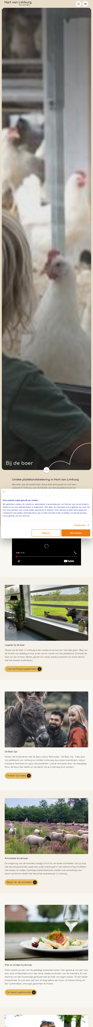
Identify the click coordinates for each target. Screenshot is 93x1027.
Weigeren (46, 533)
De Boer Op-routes (16, 776)
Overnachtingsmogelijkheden (22, 669)
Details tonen (79, 525)
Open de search (78, 4)
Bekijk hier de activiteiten (19, 882)
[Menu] (85, 4)
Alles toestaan (76, 533)
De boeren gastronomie (19, 992)
